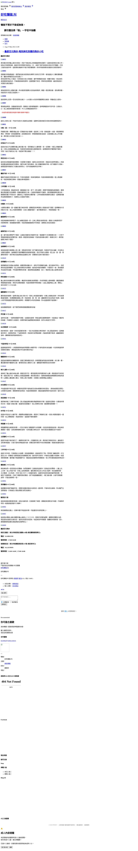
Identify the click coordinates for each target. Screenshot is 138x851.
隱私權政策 (80, 825)
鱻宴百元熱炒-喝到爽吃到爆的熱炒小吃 (24, 51)
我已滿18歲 (5, 847)
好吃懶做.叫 (9, 14)
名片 (6, 43)
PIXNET (55, 825)
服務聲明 (86, 825)
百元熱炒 (15, 586)
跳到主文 (4, 20)
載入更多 (4, 593)
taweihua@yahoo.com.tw (8, 640)
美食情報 (16, 35)
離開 (11, 847)
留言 (20, 578)
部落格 (7, 41)
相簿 (6, 39)
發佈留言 (4, 604)
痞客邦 (16, 578)
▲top (2, 589)
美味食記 (15, 584)
